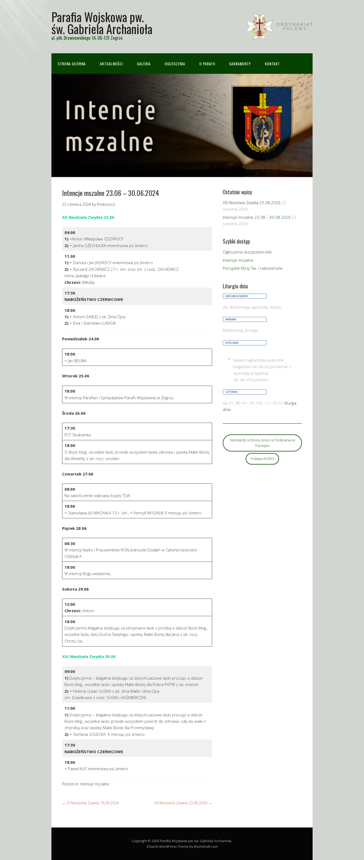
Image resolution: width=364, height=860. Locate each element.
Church (152, 846)
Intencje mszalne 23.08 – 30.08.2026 (257, 217)
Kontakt (272, 63)
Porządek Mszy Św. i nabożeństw (252, 268)
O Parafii (207, 63)
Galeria (144, 63)
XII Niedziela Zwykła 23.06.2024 (183, 802)
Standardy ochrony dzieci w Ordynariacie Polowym (262, 443)
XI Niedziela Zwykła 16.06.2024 (90, 802)
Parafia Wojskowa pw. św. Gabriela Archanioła (101, 23)
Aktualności (111, 63)
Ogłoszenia (175, 63)
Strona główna (72, 63)
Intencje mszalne (94, 783)
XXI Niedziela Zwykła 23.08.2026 (252, 202)
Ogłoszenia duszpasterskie (247, 252)
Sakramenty (240, 63)
